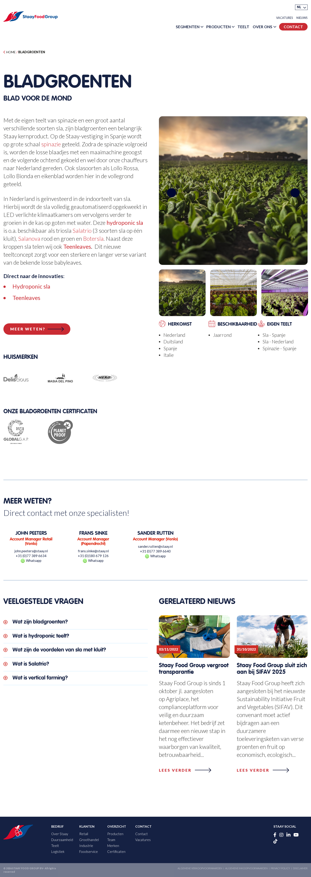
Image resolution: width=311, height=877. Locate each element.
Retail (83, 834)
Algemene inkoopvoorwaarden (246, 868)
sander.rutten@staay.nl (155, 546)
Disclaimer (300, 868)
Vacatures (284, 17)
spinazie (51, 144)
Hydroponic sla (31, 286)
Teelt (243, 26)
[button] (301, 7)
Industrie (86, 846)
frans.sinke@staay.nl (93, 551)
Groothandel (89, 840)
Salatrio (82, 230)
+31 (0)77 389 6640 (155, 551)
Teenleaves (77, 246)
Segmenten (187, 26)
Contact (293, 26)
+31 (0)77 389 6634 (31, 556)
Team (111, 840)
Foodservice (88, 851)
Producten (218, 26)
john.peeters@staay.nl (31, 551)
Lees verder (175, 770)
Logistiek (57, 851)
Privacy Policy (280, 868)
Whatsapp (33, 560)
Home (10, 52)
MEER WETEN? (27, 329)
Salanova (29, 238)
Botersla (93, 238)
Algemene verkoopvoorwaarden (200, 868)
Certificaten (116, 851)
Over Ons (262, 26)
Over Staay (59, 834)
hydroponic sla (125, 222)
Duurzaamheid (62, 840)
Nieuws (302, 17)
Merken (113, 846)
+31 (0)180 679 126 (93, 556)
